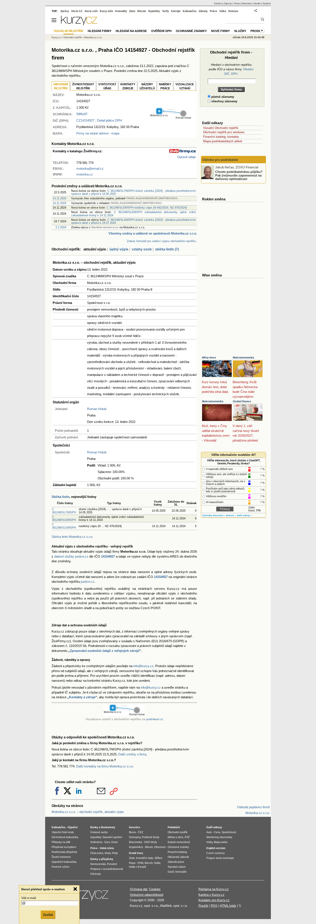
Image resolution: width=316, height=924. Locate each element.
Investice (134, 827)
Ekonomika (135, 842)
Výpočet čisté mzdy (63, 832)
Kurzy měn (106, 11)
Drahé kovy (136, 853)
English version (215, 848)
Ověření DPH (161, 31)
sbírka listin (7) (167, 249)
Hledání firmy (99, 31)
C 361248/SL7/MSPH (64, 511)
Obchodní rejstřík (72, 37)
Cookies (155, 889)
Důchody (95, 873)
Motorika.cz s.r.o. (93, 37)
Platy (115, 853)
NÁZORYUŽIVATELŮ (147, 86)
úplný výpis (118, 249)
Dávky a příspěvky (101, 859)
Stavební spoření (112, 837)
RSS (214, 905)
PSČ (187, 837)
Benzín (149, 863)
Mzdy (108, 853)
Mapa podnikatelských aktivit (222, 141)
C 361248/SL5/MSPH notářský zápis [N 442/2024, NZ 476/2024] (147, 207)
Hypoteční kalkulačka (64, 861)
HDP (146, 842)
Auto (209, 832)
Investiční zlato (144, 858)
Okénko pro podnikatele (220, 160)
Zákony (203, 11)
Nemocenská (98, 864)
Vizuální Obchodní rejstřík (220, 128)
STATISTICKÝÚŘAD (107, 86)
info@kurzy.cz (143, 666)
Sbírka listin (60, 497)
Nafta (157, 863)
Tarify (165, 11)
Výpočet (72, 827)
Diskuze (233, 11)
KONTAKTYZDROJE (127, 86)
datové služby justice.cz (71, 556)
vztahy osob (142, 249)
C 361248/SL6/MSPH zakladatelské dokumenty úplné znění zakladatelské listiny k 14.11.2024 (133, 213)
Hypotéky (154, 11)
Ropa (132, 863)
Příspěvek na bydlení (64, 847)
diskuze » (231, 515)
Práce (213, 11)
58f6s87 (81, 114)
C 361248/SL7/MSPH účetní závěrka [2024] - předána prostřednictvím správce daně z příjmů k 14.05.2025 (133, 192)
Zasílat (48, 914)
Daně (171, 871)
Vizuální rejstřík (68, 31)
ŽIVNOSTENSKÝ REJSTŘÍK (83, 86)
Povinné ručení (60, 866)
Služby (240, 31)
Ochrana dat (138, 889)
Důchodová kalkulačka (65, 837)
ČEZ (140, 832)
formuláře (181, 871)
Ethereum (160, 847)
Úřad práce (96, 853)
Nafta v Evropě (137, 866)
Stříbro (158, 858)
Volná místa (107, 848)
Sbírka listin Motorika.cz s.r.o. (72, 536)
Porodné (112, 864)
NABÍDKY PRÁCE (165, 86)
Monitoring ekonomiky (219, 837)
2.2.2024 (60, 227)
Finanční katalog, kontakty (221, 136)
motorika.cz (84, 174)
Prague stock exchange (220, 858)
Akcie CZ (76, 11)
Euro (107, 842)
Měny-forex (209, 357)
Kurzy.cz (56, 37)
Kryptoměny (136, 847)
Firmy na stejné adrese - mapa (97, 133)
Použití (203, 905)
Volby (209, 842)
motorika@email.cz (90, 168)
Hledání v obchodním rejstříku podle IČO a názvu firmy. (231, 69)
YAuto (237, 3)
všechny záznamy (223, 101)
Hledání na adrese (131, 31)
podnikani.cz (154, 719)
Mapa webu (221, 842)
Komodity (121, 11)
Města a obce (175, 837)
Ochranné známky (191, 31)
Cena (217, 832)
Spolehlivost (229, 832)
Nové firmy (220, 31)
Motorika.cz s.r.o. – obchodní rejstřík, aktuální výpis (88, 812)
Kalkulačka (189, 11)
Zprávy (64, 11)
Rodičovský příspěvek (64, 852)
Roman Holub (96, 409)
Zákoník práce (176, 861)
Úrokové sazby (99, 832)
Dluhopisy (135, 837)
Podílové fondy (150, 837)
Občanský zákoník (178, 856)
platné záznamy (222, 96)
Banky (94, 827)
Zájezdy (228, 3)
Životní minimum (61, 856)
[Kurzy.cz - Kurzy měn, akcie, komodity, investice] (79, 24)
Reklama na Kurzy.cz (213, 889)
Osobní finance (242, 401)
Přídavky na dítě (61, 842)
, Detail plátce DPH (99, 120)
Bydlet (257, 3)
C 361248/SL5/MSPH (64, 526)
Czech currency (215, 853)
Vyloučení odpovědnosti (146, 895)
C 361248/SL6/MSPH (64, 518)
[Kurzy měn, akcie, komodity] (86, 896)
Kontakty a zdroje (82, 697)
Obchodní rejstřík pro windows (223, 132)
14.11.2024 (59, 198)
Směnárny (96, 842)
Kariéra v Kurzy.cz (211, 895)
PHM (140, 863)
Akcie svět (91, 11)
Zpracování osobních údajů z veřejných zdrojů (104, 651)
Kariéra (218, 3)
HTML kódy (228, 905)
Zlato (132, 11)
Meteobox (247, 3)
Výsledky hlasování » (213, 515)
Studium (266, 3)
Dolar (114, 842)
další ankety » (244, 515)
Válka (222, 11)
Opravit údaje (186, 157)
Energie (176, 11)
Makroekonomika (243, 357)
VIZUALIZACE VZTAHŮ (184, 86)
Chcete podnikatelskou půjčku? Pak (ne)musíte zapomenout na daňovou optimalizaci (238, 175)
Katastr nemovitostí (179, 842)
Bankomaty (108, 827)
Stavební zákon (177, 866)
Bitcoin (141, 11)
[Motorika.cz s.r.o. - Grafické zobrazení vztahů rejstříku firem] (170, 118)
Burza (132, 832)
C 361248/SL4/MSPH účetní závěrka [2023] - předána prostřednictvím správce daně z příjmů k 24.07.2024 (133, 221)
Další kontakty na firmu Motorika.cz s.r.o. (105, 766)
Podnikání (174, 827)
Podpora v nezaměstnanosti (106, 869)
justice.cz (87, 581)
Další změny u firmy (132, 754)
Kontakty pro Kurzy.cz (214, 900)
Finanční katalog (177, 852)
